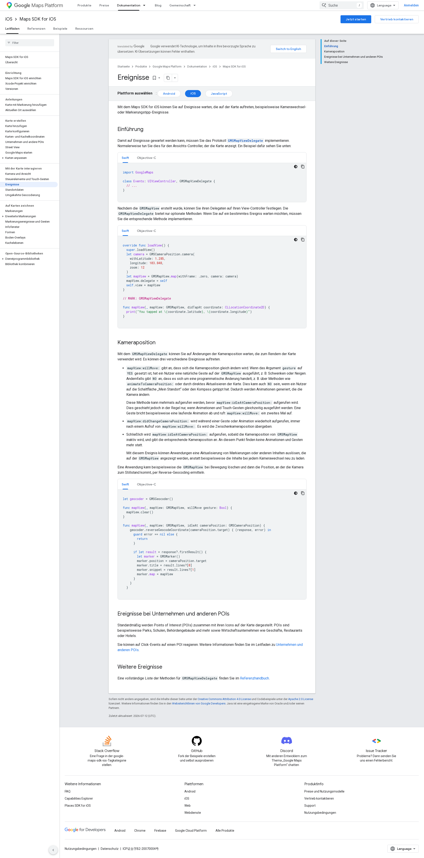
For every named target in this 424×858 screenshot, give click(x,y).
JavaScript (219, 94)
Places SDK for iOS (78, 805)
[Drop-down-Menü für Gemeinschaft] (196, 5)
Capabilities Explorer (79, 798)
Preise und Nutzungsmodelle (324, 791)
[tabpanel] (212, 182)
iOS (8, 19)
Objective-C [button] (146, 158)
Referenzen (36, 29)
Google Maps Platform (167, 66)
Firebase (160, 830)
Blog (158, 5)
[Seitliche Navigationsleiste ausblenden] (53, 850)
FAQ (67, 791)
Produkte (84, 5)
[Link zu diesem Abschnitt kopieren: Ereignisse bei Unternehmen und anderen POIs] (233, 614)
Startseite (123, 66)
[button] (29, 158)
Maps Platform (47, 5)
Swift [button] (125, 158)
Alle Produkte (225, 830)
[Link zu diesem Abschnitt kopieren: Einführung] (147, 129)
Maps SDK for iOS (37, 19)
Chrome (140, 830)
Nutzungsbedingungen (320, 812)
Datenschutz (110, 848)
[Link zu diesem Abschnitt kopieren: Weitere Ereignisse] (166, 667)
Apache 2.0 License (300, 699)
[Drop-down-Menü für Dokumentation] (145, 5)
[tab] (125, 157)
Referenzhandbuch (254, 678)
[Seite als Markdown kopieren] (168, 78)
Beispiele (60, 29)
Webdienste (192, 812)
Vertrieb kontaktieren (396, 19)
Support (310, 805)
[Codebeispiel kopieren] (302, 166)
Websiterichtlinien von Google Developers (198, 703)
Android (169, 94)
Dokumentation (128, 5)
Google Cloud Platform (191, 830)
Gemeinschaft (180, 5)
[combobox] (342, 5)
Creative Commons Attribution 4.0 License (224, 699)
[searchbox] (29, 42)
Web (187, 805)
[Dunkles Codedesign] (295, 166)
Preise (104, 5)
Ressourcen (84, 29)
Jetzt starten (356, 19)
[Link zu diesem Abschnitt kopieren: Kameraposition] (159, 343)
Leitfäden (12, 29)
